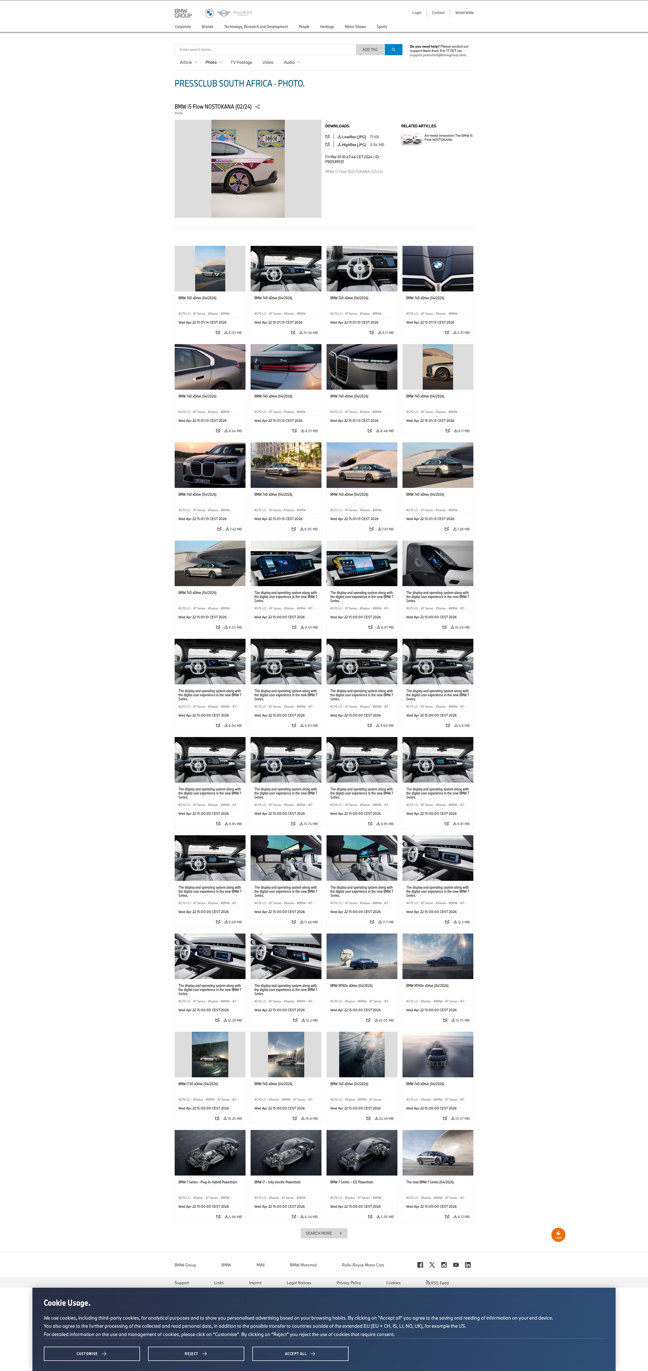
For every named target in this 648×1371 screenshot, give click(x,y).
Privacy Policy (349, 1282)
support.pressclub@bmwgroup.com (438, 55)
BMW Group (185, 1264)
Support (182, 1282)
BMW (226, 1264)
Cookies (393, 1282)
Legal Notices (299, 1282)
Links (219, 1282)
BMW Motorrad (303, 1264)
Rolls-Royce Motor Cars (363, 1264)
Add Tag (370, 49)
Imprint (255, 1282)
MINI (260, 1264)
